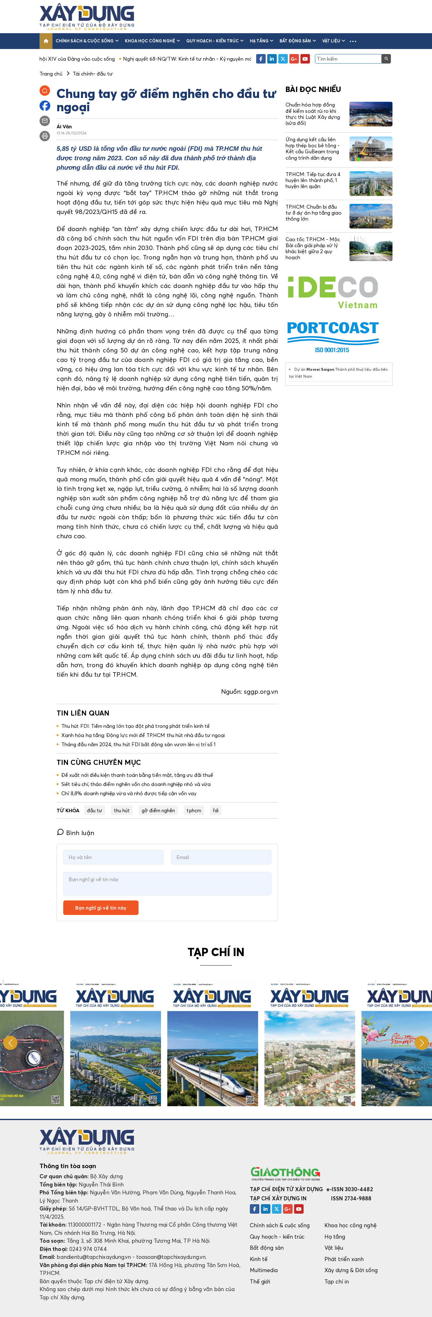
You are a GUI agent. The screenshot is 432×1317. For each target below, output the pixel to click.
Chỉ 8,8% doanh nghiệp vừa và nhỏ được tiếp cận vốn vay (128, 793)
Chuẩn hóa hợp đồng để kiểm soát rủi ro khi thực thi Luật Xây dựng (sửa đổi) (313, 113)
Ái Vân (64, 126)
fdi (216, 810)
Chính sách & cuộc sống (85, 40)
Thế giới (260, 1281)
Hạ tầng (259, 40)
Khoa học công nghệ (150, 40)
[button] (353, 41)
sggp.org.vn (261, 691)
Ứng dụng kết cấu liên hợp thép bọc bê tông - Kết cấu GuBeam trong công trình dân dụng (313, 148)
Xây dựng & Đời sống (351, 1270)
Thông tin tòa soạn (68, 1166)
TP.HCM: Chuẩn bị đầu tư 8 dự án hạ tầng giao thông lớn (314, 213)
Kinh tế (259, 1259)
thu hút (122, 810)
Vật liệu (331, 40)
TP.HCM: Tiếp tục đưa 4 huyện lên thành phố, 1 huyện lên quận (313, 180)
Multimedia (264, 1270)
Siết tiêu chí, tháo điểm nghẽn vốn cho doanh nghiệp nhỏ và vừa (136, 784)
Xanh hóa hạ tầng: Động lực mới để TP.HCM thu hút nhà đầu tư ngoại (143, 735)
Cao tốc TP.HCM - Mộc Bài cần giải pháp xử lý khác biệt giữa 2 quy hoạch (313, 248)
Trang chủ (51, 73)
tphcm (194, 810)
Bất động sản (295, 40)
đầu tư (94, 810)
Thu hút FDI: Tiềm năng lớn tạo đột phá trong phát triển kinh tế (135, 726)
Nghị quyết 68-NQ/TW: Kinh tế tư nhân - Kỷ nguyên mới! (144, 59)
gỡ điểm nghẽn (158, 810)
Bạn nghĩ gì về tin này (101, 908)
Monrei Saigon (320, 369)
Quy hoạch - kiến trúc (212, 40)
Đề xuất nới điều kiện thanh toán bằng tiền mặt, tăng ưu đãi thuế (137, 775)
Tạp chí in (336, 1281)
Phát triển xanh (344, 1259)
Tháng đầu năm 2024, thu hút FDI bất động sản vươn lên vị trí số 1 (138, 744)
